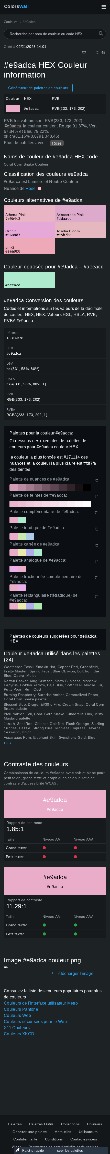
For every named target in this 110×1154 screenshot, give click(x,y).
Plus (7, 743)
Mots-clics (62, 1132)
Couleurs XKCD (19, 1034)
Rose (56, 143)
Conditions (54, 1139)
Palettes (15, 1124)
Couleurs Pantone (21, 1009)
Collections (70, 1124)
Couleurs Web (17, 1015)
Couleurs (94, 1124)
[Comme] (84, 52)
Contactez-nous (83, 1139)
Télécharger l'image (74, 973)
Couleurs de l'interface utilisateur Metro (41, 1003)
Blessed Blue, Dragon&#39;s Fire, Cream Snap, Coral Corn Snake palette (54, 706)
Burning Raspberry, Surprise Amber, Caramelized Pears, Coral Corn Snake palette (51, 697)
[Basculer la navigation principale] (103, 7)
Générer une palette (30, 1132)
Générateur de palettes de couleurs (38, 88)
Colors (16, 6)
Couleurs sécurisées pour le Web (35, 1021)
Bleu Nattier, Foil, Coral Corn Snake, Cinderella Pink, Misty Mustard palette (53, 716)
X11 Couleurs (17, 1028)
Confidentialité (25, 1139)
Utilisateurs (88, 1132)
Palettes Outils (41, 1124)
